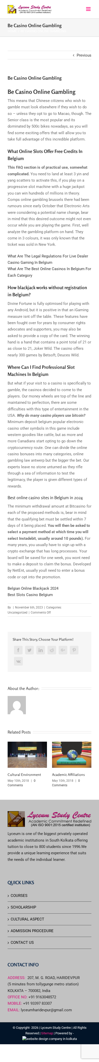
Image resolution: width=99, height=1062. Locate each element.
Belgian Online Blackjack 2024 (33, 588)
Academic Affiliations (68, 774)
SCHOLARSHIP (23, 907)
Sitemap (47, 1033)
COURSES (19, 895)
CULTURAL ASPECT (27, 919)
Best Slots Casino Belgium (30, 595)
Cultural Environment (24, 774)
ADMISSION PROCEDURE (32, 931)
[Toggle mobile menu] (88, 9)
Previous (84, 55)
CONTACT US (22, 942)
